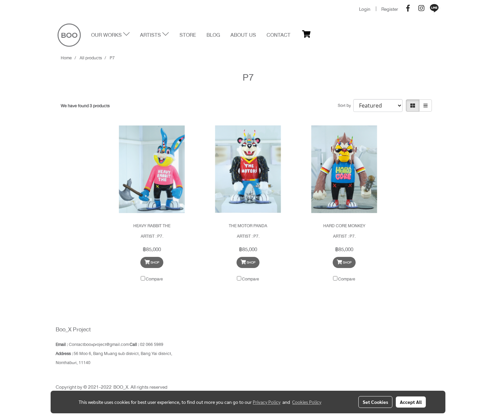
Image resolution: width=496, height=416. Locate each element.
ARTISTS (151, 35)
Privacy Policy (266, 402)
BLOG (213, 35)
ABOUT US (243, 35)
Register (389, 9)
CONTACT (279, 35)
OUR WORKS (107, 35)
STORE (188, 35)
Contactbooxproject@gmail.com (99, 344)
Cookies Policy (306, 402)
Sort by (345, 105)
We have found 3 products (85, 106)
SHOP (154, 262)
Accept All (411, 402)
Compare (154, 279)
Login (364, 9)
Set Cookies (375, 402)
